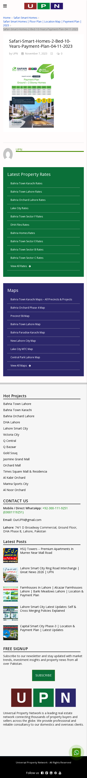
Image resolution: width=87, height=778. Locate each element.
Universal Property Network (32, 762)
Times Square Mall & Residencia (25, 471)
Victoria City (11, 434)
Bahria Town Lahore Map (26, 324)
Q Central (9, 441)
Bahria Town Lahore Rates (26, 191)
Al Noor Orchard (14, 490)
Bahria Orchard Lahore (18, 416)
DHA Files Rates (20, 225)
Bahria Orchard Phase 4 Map (28, 307)
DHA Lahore (11, 422)
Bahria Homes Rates (23, 233)
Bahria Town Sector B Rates (27, 249)
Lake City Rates (19, 208)
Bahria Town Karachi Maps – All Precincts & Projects (41, 299)
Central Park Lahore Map (25, 357)
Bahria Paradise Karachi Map (28, 332)
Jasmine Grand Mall (16, 459)
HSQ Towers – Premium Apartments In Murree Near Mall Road (46, 551)
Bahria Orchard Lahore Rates (28, 200)
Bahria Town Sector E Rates (27, 241)
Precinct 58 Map (20, 316)
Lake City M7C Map (22, 349)
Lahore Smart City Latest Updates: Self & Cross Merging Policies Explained (48, 609)
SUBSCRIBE (43, 675)
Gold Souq (10, 453)
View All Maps (20, 365)
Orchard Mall (12, 465)
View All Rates (20, 266)
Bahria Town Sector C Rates (27, 258)
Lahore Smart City (15, 428)
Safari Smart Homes (25, 18)
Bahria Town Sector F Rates (27, 216)
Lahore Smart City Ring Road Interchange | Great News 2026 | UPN (49, 570)
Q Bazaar (9, 447)
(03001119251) (13, 512)
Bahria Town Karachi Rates (26, 183)
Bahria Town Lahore (17, 404)
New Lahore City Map (23, 341)
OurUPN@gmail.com (27, 520)
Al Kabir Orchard (14, 478)
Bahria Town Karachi (17, 410)
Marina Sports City (15, 484)
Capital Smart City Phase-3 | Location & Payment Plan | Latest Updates (47, 628)
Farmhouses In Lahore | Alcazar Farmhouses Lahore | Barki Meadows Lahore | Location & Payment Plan (52, 591)
